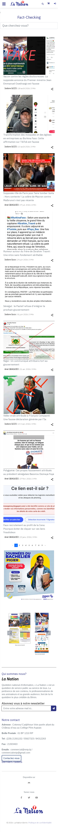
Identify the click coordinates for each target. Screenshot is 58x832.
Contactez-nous (11, 758)
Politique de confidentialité (40, 822)
